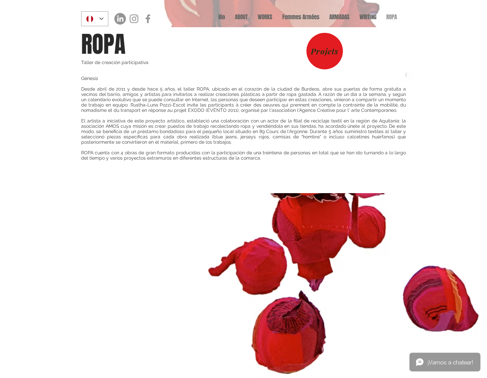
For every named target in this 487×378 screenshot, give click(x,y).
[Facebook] (148, 19)
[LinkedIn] (120, 19)
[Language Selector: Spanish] (94, 18)
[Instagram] (134, 19)
